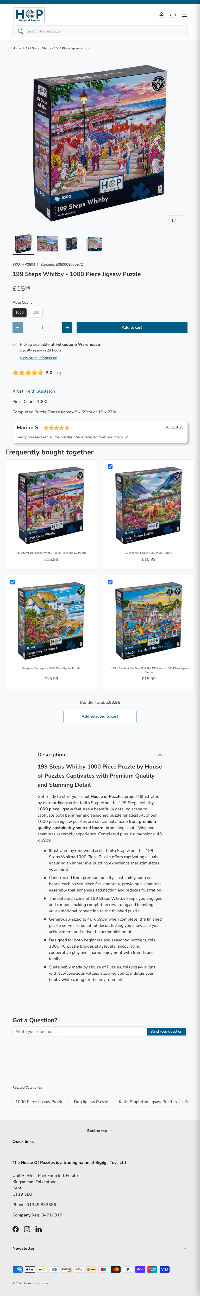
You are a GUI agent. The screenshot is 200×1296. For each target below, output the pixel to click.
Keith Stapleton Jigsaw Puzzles (148, 1102)
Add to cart (132, 327)
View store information (38, 357)
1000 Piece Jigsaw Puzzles (40, 1102)
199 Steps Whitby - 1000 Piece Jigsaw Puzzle (58, 48)
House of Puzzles (36, 1283)
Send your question (166, 1031)
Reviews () (36, 373)
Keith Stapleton (40, 391)
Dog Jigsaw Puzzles (92, 1102)
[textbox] (80, 1031)
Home (16, 48)
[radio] (19, 312)
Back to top (97, 1130)
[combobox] (100, 31)
